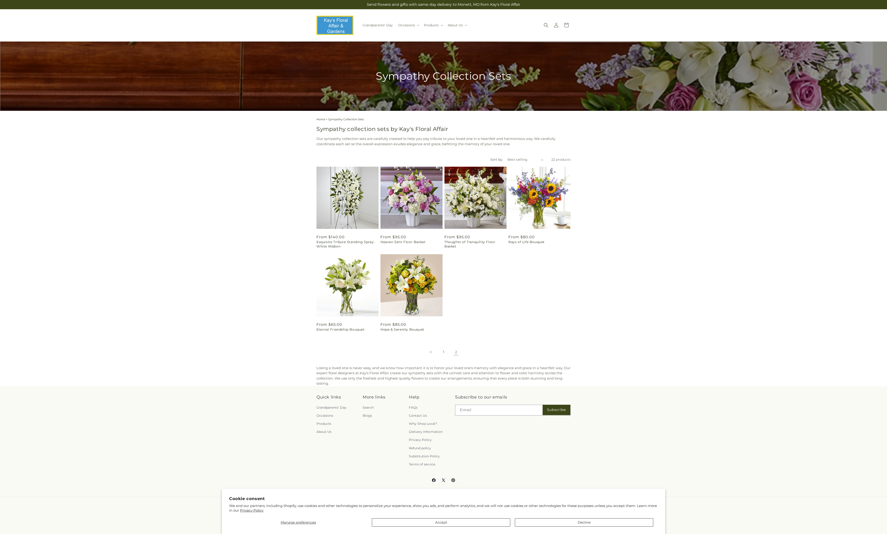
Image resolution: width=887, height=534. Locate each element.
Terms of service (422, 464)
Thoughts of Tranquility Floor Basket (469, 244)
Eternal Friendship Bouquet (340, 329)
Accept (441, 522)
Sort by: (496, 159)
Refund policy (420, 448)
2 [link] (456, 352)
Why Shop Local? (423, 424)
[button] (408, 25)
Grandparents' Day (331, 407)
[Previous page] (431, 352)
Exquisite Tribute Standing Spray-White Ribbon (345, 244)
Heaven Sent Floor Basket (402, 242)
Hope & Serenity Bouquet (402, 329)
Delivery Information (426, 432)
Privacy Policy (252, 510)
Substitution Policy (424, 456)
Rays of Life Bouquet (526, 242)
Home (320, 119)
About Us (323, 432)
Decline (584, 522)
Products (323, 424)
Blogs (367, 415)
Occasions (324, 415)
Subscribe (556, 409)
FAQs (413, 407)
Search (368, 407)
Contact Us (418, 415)
